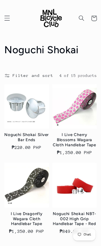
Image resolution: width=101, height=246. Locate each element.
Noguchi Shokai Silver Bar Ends (26, 137)
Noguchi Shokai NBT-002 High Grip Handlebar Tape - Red (74, 218)
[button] (7, 18)
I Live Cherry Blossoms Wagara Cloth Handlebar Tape (74, 139)
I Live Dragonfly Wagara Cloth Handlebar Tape (27, 218)
